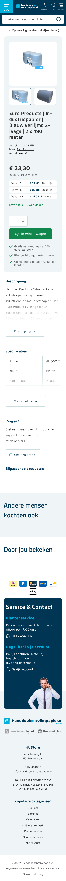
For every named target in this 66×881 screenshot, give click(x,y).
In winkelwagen (33, 234)
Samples (33, 813)
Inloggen (44, 9)
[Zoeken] (58, 19)
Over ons (32, 807)
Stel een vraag (24, 455)
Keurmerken (33, 819)
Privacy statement (49, 868)
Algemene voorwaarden (20, 868)
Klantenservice (20, 618)
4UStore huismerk (33, 825)
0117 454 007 (22, 635)
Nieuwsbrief (33, 842)
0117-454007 (33, 767)
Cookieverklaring (33, 874)
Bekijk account (22, 669)
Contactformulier (33, 837)
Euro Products (25, 149)
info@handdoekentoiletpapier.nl (33, 771)
